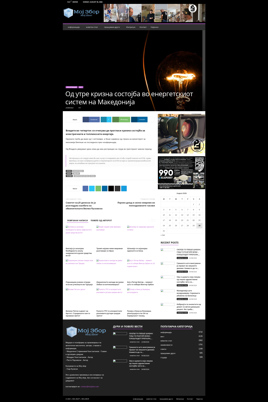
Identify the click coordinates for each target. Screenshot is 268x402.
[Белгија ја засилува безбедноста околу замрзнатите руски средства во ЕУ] (80, 236)
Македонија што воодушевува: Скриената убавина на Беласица (188, 293)
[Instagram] (201, 2)
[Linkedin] (104, 188)
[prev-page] (150, 220)
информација (74, 27)
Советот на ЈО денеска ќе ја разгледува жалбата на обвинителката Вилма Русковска (84, 205)
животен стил (92, 27)
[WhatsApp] (98, 188)
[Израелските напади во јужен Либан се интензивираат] (110, 269)
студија (164, 357)
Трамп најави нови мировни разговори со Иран (109, 249)
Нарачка (154, 27)
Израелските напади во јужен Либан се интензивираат (110, 283)
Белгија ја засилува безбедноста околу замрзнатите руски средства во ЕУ (79, 252)
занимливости (166, 345)
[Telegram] (124, 188)
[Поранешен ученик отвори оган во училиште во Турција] (80, 269)
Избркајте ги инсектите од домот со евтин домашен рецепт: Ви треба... (189, 307)
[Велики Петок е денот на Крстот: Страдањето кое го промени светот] (80, 298)
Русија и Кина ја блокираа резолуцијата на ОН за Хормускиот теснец (139, 313)
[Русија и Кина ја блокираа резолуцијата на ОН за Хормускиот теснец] (141, 298)
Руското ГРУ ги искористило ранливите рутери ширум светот (109, 313)
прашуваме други (112, 27)
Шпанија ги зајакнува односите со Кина (137, 249)
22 (194, 220)
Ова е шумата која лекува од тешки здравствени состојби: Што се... (188, 279)
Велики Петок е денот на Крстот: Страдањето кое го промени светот (78, 313)
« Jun (163, 235)
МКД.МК (76, 173)
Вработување (78, 171)
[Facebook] (197, 2)
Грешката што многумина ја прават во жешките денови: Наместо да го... (189, 265)
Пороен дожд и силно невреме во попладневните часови (136, 204)
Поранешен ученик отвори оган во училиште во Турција (79, 283)
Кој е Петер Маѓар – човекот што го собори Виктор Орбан (140, 283)
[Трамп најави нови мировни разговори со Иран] (110, 236)
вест (80, 87)
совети (163, 349)
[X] (92, 188)
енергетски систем (81, 176)
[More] (151, 119)
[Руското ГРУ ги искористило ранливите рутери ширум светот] (110, 298)
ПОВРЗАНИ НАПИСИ (77, 220)
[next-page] (153, 220)
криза (92, 176)
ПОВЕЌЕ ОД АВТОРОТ (101, 220)
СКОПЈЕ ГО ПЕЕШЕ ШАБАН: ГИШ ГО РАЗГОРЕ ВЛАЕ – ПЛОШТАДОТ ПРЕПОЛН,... (189, 252)
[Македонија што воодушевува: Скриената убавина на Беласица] (168, 294)
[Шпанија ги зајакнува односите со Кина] (141, 236)
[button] (201, 27)
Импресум (130, 27)
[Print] (117, 188)
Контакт (143, 27)
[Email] (111, 188)
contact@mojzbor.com (90, 387)
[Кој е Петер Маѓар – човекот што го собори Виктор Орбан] (141, 269)
